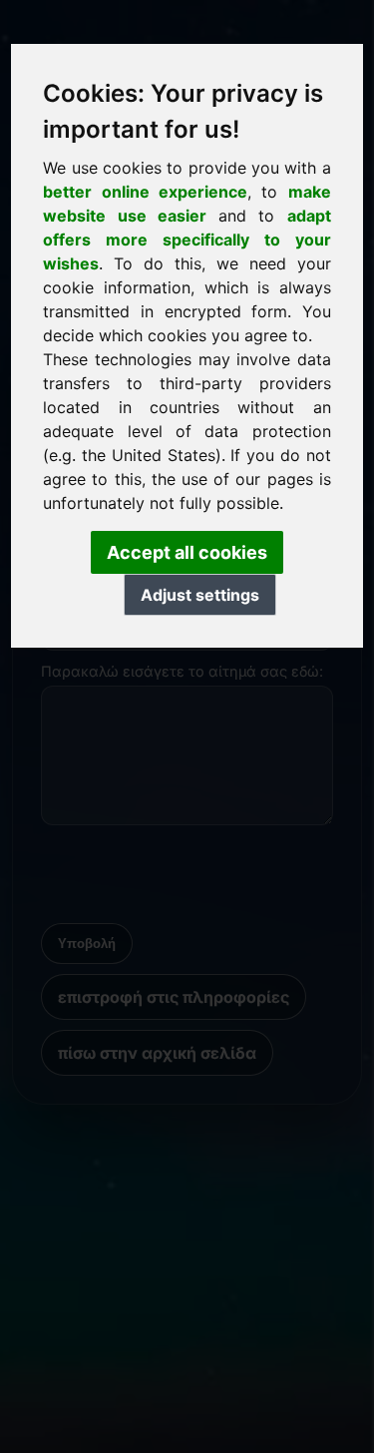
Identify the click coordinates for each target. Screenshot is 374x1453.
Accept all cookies (187, 552)
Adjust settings (200, 595)
